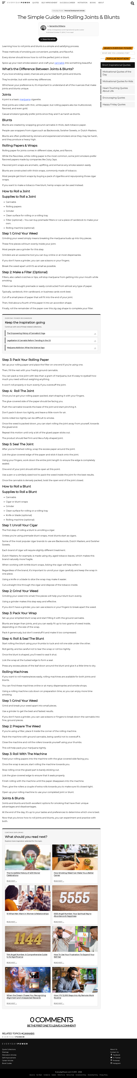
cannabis (59, 63)
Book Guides (7, 1063)
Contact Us (114, 1052)
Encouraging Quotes (114, 97)
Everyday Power (58, 10)
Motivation (82, 3)
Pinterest (116, 1061)
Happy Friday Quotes (114, 104)
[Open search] (132, 2)
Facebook (116, 1055)
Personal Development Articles (75, 10)
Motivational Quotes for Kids (118, 81)
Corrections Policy (81, 1075)
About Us (113, 1049)
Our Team (39, 1075)
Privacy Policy (104, 1075)
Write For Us (61, 1075)
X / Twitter (116, 1058)
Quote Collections (9, 1049)
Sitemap (5, 1052)
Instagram (116, 1063)
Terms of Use (70, 1075)
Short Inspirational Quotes (116, 65)
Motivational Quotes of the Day (117, 73)
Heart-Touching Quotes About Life (115, 89)
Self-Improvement (9, 1058)
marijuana (25, 99)
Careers (54, 1075)
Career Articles (7, 1061)
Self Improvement (49, 3)
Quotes (35, 3)
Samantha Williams (57, 26)
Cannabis (28, 1034)
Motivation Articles (9, 1055)
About (101, 3)
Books (93, 3)
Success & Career (67, 3)
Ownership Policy (93, 1075)
